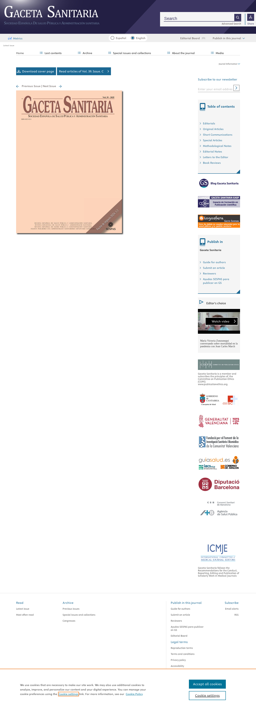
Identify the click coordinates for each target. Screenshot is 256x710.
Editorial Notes (212, 151)
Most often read (25, 614)
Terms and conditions (183, 653)
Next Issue (49, 86)
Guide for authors (214, 262)
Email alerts (232, 608)
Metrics (17, 38)
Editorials (209, 123)
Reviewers (209, 273)
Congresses (69, 620)
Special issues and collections (79, 614)
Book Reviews (212, 163)
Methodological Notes (217, 146)
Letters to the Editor (215, 157)
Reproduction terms (182, 647)
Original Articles (213, 129)
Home (20, 53)
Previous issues (71, 608)
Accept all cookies (207, 684)
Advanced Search (231, 23)
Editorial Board (190, 38)
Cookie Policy (134, 694)
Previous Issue (31, 86)
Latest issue (8, 45)
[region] (128, 689)
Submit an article (214, 268)
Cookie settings (68, 694)
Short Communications (217, 134)
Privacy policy (178, 659)
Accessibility (177, 665)
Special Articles (212, 140)
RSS (236, 614)
